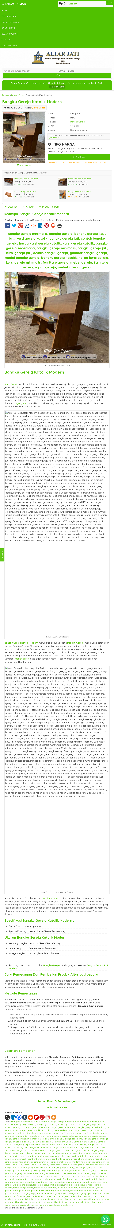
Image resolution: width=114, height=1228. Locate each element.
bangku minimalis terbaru (64, 1147)
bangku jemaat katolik (52, 1144)
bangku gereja (20, 403)
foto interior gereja (88, 1153)
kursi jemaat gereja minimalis (34, 1182)
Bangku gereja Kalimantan (63, 1127)
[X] (7, 1117)
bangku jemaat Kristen (75, 1144)
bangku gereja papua (94, 1136)
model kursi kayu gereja (23, 1193)
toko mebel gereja (61, 1196)
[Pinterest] (47, 226)
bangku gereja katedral (88, 1127)
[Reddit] (34, 226)
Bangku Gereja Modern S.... (81, 178)
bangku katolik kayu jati (16, 1147)
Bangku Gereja (17, 95)
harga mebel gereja (59, 1164)
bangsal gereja (85, 1147)
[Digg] (27, 226)
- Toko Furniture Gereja (23, 1224)
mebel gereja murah (67, 1187)
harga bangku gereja (83, 1159)
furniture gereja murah (15, 1159)
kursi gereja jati (92, 1173)
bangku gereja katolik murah (33, 1130)
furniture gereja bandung (24, 1156)
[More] (53, 1117)
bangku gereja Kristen (15, 1133)
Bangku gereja (57, 1121)
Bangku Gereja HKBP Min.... (27, 178)
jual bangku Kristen (70, 1170)
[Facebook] (7, 226)
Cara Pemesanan (10, 22)
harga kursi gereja (13, 1164)
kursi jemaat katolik (86, 1182)
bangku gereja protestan (16, 1138)
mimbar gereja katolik (33, 1190)
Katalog (6, 39)
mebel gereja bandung (75, 1184)
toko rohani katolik (13, 1202)
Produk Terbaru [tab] (50, 206)
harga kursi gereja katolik (35, 1164)
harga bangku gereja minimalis (34, 1161)
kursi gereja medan (70, 1176)
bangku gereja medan (63, 1133)
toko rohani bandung (81, 1196)
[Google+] (20, 226)
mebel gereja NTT (87, 1187)
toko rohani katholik (67, 1199)
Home (4, 10)
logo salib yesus (41, 1184)
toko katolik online (42, 1196)
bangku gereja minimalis (87, 1133)
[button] (105, 1219)
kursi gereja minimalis (91, 1176)
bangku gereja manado (39, 1133)
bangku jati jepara (13, 1141)
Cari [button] (58, 75)
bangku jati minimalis (34, 1141)
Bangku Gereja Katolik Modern (32, 101)
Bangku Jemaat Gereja (77, 1141)
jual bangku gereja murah (60, 1167)
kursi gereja (17, 1173)
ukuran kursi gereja (36, 1205)
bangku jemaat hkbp (29, 1144)
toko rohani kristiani (53, 1202)
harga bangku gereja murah (95, 1161)
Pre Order (80, 157)
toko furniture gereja (22, 1196)
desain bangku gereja (93, 1150)
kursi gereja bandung (34, 1173)
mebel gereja (56, 1184)
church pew (99, 1147)
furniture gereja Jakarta (49, 1156)
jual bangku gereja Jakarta (33, 1167)
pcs (110, 2)
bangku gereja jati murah (36, 1127)
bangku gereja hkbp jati (69, 1124)
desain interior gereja (14, 1153)
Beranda (6, 95)
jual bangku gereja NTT (86, 1167)
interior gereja (22, 658)
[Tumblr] (24, 1117)
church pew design (13, 1150)
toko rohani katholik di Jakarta (94, 1199)
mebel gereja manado (45, 1187)
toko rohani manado (74, 1202)
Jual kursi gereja (89, 1170)
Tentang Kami (8, 16)
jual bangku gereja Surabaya (45, 1170)
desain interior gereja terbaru (40, 1153)
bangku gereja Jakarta (93, 1124)
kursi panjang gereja (22, 1184)
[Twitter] (14, 226)
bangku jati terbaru (55, 1141)
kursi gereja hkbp (54, 1173)
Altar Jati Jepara (84, 974)
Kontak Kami (8, 28)
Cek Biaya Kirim (9, 45)
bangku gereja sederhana (69, 1138)
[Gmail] (47, 1117)
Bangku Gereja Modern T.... (81, 191)
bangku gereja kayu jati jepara (88, 1130)
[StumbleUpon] (53, 226)
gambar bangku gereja (39, 1159)
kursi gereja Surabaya (61, 1179)
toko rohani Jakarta (47, 1199)
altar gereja (16, 1121)
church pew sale (31, 1150)
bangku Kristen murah (40, 1147)
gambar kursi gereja (62, 1159)
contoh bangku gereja (51, 1150)
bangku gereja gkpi (25, 1124)
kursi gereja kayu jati (49, 1176)
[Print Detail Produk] (60, 226)
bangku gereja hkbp (46, 1124)
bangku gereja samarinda (43, 1138)
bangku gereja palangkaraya (68, 1136)
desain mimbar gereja (67, 1153)
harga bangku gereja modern (65, 1161)
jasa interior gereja (94, 1164)
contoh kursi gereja (72, 1150)
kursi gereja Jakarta (74, 1173)
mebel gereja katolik (23, 1187)
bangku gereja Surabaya (95, 1138)
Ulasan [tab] (29, 206)
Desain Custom (9, 33)
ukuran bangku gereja (15, 1205)
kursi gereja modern (40, 1179)
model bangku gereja (81, 1190)
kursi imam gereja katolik (85, 1179)
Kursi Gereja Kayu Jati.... (26, 191)
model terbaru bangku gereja (51, 1193)
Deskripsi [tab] (12, 206)
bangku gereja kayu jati (60, 1130)
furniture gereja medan (96, 1156)
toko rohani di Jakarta (25, 1199)
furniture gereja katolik (73, 1156)
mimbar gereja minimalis (57, 1190)
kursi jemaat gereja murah (63, 1182)
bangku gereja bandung (77, 1121)
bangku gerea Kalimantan (36, 1121)
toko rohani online (94, 1202)
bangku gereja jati (13, 1127)
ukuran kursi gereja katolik (60, 1205)
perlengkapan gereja (77, 1193)
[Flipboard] (36, 1117)
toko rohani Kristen (33, 1202)
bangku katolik (95, 1144)
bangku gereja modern (41, 1136)
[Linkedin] (40, 226)
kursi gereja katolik (29, 1176)
